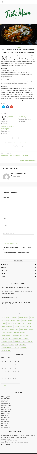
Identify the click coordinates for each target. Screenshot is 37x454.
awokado (14, 317)
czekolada (11, 323)
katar (26, 329)
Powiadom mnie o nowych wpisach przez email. (17, 252)
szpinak (16, 138)
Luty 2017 (4, 425)
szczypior (4, 344)
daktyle (24, 323)
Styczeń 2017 (5, 427)
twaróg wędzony (25, 138)
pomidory (25, 338)
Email (5, 226)
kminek (31, 329)
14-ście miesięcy (6, 317)
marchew (16, 332)
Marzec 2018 (5, 400)
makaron (9, 138)
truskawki (22, 344)
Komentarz (6, 197)
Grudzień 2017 (5, 406)
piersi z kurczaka (16, 338)
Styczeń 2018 (5, 404)
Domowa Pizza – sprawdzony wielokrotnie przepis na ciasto (16, 302)
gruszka (29, 326)
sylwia (3, 435)
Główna (3, 264)
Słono (18, 47)
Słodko (3, 270)
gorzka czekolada (7, 326)
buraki (18, 320)
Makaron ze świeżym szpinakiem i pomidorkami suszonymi (8, 128)
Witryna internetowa (8, 233)
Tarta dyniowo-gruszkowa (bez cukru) (25, 117)
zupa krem (23, 347)
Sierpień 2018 (5, 396)
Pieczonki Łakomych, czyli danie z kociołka (16, 287)
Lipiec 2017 (4, 415)
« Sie (5, 385)
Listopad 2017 (5, 407)
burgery (24, 320)
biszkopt (32, 317)
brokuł (13, 320)
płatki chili (17, 341)
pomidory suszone (7, 341)
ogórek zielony (24, 335)
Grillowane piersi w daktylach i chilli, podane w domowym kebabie (18, 292)
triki (16, 344)
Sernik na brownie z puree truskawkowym (21, 435)
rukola (30, 341)
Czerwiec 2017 (5, 417)
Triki (2, 276)
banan (21, 317)
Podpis (5, 218)
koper (3, 332)
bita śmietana (6, 320)
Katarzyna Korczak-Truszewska (22, 143)
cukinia (4, 323)
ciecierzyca (31, 320)
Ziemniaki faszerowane (9, 298)
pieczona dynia (6, 338)
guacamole (5, 329)
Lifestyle (3, 267)
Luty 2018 (4, 402)
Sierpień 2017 (5, 413)
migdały (22, 332)
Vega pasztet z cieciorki (10, 117)
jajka (21, 329)
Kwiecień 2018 (5, 398)
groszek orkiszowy (19, 326)
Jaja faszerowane (11, 441)
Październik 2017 (6, 409)
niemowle (16, 335)
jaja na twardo (14, 329)
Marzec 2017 (5, 423)
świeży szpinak (6, 350)
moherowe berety (7, 335)
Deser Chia (27, 443)
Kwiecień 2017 (5, 421)
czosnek (17, 323)
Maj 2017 (4, 419)
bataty (26, 317)
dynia (3, 138)
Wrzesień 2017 (5, 411)
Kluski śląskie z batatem (10, 308)
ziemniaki (16, 347)
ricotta (24, 341)
